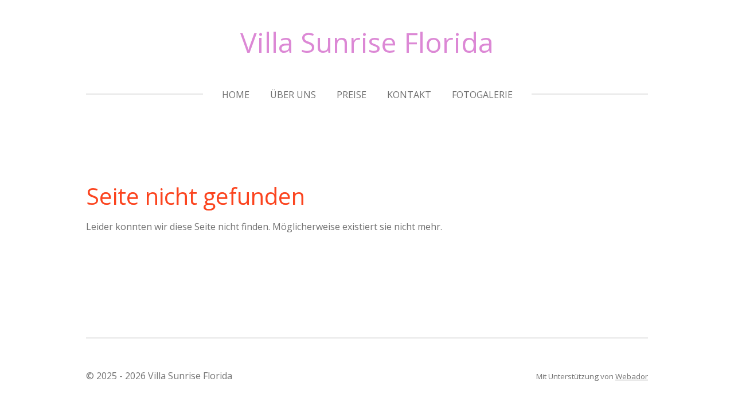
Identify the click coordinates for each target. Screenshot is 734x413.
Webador (631, 376)
